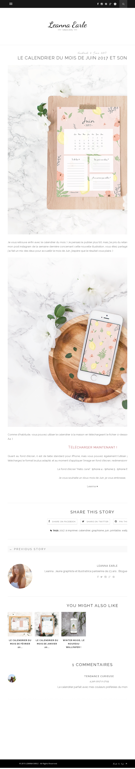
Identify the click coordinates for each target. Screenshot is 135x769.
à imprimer (72, 530)
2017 (61, 530)
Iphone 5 (110, 469)
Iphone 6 (122, 469)
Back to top (119, 764)
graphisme (98, 530)
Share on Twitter (97, 521)
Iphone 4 (97, 469)
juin (107, 530)
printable (115, 530)
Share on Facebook (64, 521)
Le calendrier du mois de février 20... (20, 643)
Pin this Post (127, 521)
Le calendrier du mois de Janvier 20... (47, 643)
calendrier (84, 530)
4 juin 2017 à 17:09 (99, 681)
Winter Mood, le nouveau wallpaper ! (74, 643)
